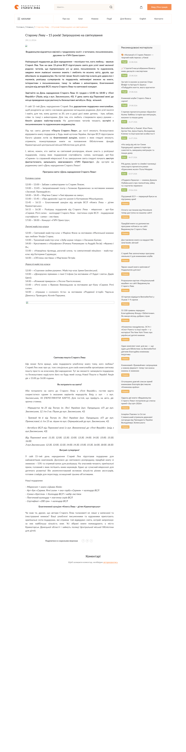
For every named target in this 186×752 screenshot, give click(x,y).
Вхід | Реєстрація (159, 7)
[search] (110, 7)
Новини (94, 18)
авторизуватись (110, 562)
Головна (20, 27)
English (143, 18)
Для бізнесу (125, 18)
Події (109, 18)
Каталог (26, 19)
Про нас (66, 18)
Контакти (158, 18)
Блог (80, 18)
